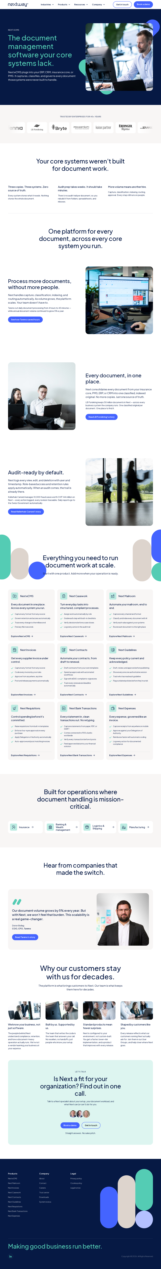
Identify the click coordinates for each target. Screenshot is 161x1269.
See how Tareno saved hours (25, 319)
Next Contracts (14, 1197)
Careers (42, 1188)
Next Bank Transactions (18, 1211)
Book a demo (143, 4)
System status (45, 1202)
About (42, 1178)
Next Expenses (14, 1216)
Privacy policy (76, 1178)
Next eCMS (12, 1178)
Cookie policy (76, 1183)
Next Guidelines (14, 1202)
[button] (47, 4)
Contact (42, 1183)
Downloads (44, 1197)
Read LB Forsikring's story (102, 417)
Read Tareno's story (25, 937)
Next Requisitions (15, 1206)
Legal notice (75, 1188)
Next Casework (14, 1192)
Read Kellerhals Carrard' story (26, 511)
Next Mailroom (14, 1183)
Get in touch (122, 4)
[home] (21, 4)
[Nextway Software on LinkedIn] (10, 1256)
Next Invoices (13, 1188)
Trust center (44, 1192)
